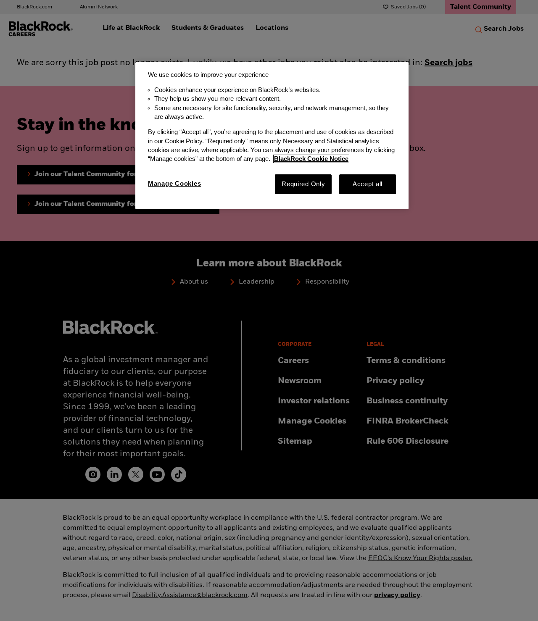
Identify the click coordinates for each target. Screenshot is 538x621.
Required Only (303, 184)
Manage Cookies (174, 183)
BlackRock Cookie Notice (311, 158)
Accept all (367, 184)
